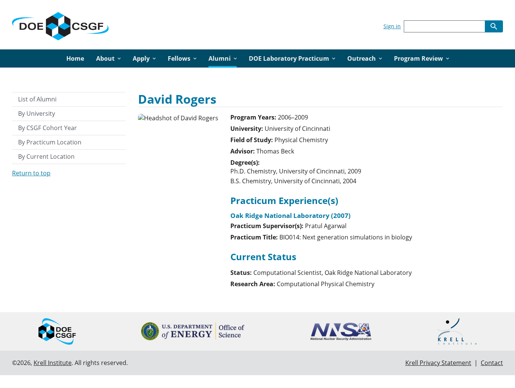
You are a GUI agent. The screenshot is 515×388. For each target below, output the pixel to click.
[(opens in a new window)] (193, 331)
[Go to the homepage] (60, 24)
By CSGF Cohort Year (47, 128)
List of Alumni (37, 99)
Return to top (31, 173)
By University (36, 113)
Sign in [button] (392, 26)
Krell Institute (53, 363)
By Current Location (46, 156)
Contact (492, 363)
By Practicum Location (49, 142)
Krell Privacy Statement (438, 363)
